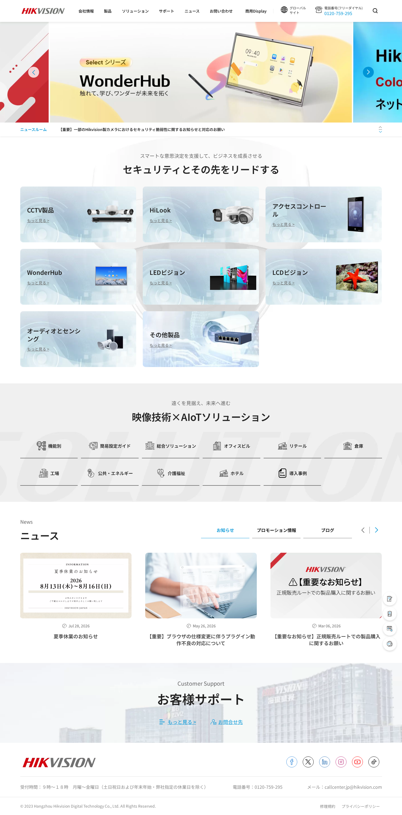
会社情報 (86, 11)
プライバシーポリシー (361, 806)
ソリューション (135, 11)
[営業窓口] (390, 599)
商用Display (256, 11)
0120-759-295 (338, 13)
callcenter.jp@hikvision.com (353, 787)
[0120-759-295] (390, 644)
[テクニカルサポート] (390, 614)
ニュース (192, 11)
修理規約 (328, 806)
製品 (108, 11)
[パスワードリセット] (390, 629)
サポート (166, 11)
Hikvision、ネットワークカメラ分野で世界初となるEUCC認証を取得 (118, 129)
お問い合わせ (221, 11)
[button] (33, 72)
